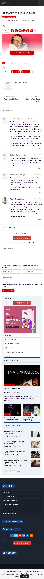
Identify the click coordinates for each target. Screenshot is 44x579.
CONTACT (11, 553)
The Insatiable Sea (11, 99)
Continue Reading (22, 53)
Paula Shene (15, 199)
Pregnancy (26, 63)
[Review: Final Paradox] (22, 375)
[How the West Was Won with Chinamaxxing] (35, 434)
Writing (7, 414)
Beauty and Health (8, 17)
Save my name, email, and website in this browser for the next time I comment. (22, 285)
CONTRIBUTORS (14, 521)
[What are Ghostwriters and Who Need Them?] (12, 410)
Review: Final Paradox (13, 389)
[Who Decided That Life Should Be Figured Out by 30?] (35, 463)
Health (8, 63)
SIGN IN (9, 486)
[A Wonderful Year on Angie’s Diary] (31, 410)
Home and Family (16, 63)
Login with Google (23, 238)
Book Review (9, 385)
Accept (24, 577)
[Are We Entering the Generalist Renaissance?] (35, 444)
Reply (40, 149)
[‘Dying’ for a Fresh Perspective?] (35, 454)
